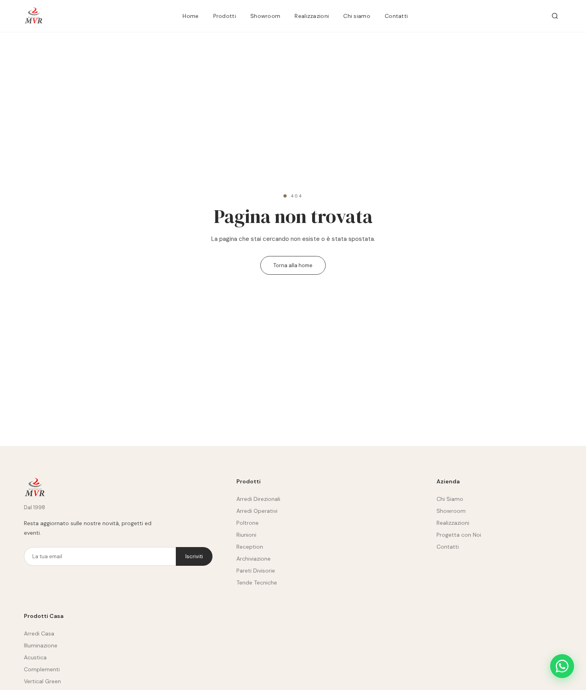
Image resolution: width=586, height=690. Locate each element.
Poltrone (247, 522)
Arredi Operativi (256, 510)
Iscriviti (194, 556)
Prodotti (224, 16)
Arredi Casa (39, 633)
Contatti (396, 16)
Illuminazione (40, 645)
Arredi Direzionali (258, 498)
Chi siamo (356, 16)
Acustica (35, 657)
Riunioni (246, 534)
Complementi (42, 669)
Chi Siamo (450, 498)
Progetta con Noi (459, 534)
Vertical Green (42, 681)
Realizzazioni (312, 16)
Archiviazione (253, 558)
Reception (249, 546)
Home (191, 16)
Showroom (265, 16)
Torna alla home (293, 265)
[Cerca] (555, 16)
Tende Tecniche (256, 582)
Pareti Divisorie (255, 570)
